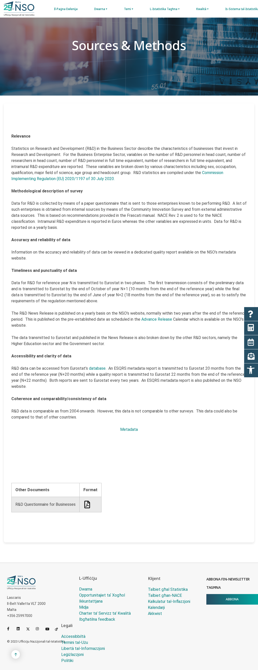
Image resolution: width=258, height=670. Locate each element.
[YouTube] (49, 629)
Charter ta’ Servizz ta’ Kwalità (105, 613)
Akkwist (155, 613)
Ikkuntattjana (91, 601)
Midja (83, 607)
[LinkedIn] (20, 629)
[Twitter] (30, 629)
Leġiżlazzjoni (72, 654)
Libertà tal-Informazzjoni (83, 648)
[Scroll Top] (15, 654)
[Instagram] (39, 629)
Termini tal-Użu (74, 642)
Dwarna (85, 589)
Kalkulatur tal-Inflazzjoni (169, 601)
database (97, 368)
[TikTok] (58, 629)
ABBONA (232, 599)
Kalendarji (156, 607)
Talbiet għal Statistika (168, 589)
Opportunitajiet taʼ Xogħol (102, 595)
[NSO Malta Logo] (19, 8)
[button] (251, 370)
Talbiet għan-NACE (165, 595)
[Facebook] (11, 629)
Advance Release (157, 319)
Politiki (67, 660)
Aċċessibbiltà (73, 636)
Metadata (129, 429)
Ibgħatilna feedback (97, 619)
